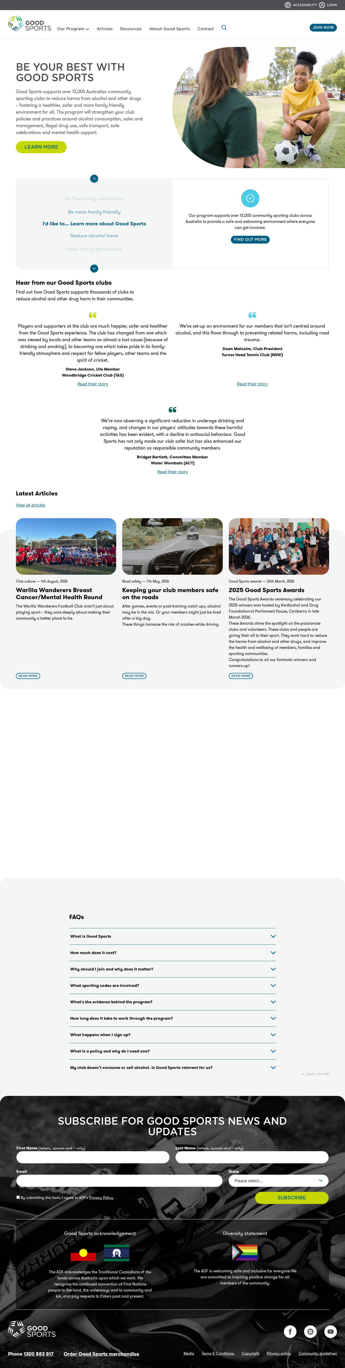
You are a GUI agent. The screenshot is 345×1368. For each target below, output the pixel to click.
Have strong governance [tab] (94, 248)
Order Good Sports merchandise (101, 1354)
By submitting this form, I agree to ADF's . (67, 1197)
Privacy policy (279, 1353)
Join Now (323, 28)
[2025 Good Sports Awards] (279, 546)
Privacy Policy (101, 1197)
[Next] (94, 269)
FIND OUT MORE (250, 240)
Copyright (250, 1353)
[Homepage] (29, 23)
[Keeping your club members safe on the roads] (172, 546)
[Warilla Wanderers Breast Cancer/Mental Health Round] (66, 546)
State (234, 1171)
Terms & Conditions (218, 1353)
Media (189, 1353)
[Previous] (94, 179)
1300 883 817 (39, 1354)
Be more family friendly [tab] (94, 211)
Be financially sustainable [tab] (94, 198)
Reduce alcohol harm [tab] (94, 235)
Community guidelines (318, 1353)
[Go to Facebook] (290, 1331)
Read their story (93, 384)
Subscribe (292, 1198)
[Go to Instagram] (310, 1331)
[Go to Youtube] (330, 1331)
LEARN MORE (41, 147)
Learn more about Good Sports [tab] (94, 223)
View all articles (30, 505)
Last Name (210, 1148)
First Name (51, 1148)
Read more (28, 675)
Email (21, 1171)
